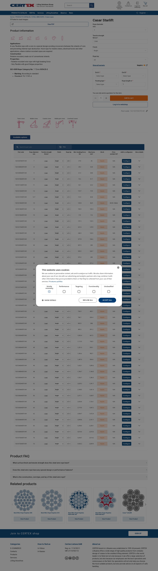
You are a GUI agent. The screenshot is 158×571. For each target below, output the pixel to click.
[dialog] (79, 285)
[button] (49, 300)
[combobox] (118, 267)
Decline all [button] (88, 300)
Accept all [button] (107, 300)
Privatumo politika (55, 281)
